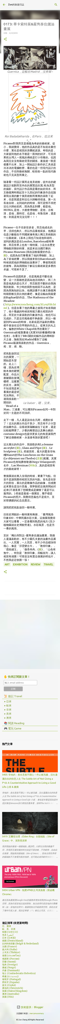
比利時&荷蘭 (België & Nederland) (20, 943)
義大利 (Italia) (9, 949)
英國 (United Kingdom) (14, 991)
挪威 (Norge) (9, 967)
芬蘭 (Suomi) (9, 961)
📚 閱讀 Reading (14, 723)
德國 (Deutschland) (12, 940)
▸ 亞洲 (7, 701)
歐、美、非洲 (8, 929)
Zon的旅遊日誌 (16, 4)
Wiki (33, 465)
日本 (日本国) (9, 937)
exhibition (20, 564)
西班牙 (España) (11, 982)
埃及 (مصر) (7, 934)
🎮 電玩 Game (12, 728)
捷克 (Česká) (9, 985)
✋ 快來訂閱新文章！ (17, 676)
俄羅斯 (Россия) (10, 958)
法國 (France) (9, 946)
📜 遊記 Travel (13, 696)
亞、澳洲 (6, 926)
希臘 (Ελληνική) (10, 976)
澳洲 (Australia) (10, 994)
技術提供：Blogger (31, 1007)
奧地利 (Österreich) (12, 988)
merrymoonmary (37, 1013)
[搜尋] (56, 4)
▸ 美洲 (7, 713)
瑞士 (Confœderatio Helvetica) (19, 973)
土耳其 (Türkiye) (11, 952)
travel (48, 564)
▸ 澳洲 (7, 717)
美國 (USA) (8, 996)
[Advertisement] (30, 634)
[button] (5, 39)
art (7, 564)
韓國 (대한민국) (10, 932)
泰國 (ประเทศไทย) (11, 955)
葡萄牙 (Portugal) (11, 979)
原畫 (39, 458)
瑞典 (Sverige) (10, 964)
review (35, 564)
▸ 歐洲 (7, 705)
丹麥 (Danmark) (11, 970)
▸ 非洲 (7, 709)
